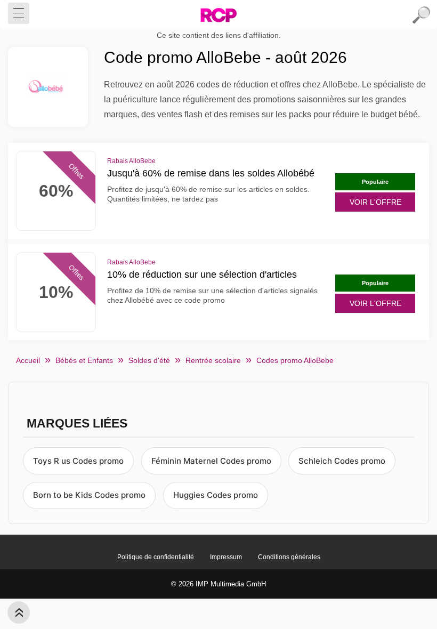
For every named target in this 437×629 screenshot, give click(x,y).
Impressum (226, 557)
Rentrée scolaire (213, 360)
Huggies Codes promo (215, 495)
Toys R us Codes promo (78, 461)
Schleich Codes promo (341, 461)
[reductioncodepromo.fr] (218, 15)
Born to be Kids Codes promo (89, 495)
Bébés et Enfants (84, 360)
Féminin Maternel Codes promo (211, 461)
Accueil (28, 360)
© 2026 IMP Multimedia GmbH (218, 584)
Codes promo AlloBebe (295, 360)
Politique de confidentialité (155, 557)
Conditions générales (289, 557)
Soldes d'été (149, 360)
